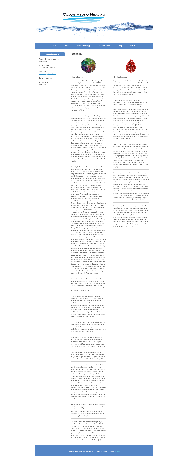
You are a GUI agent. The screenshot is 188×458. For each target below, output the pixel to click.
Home (55, 46)
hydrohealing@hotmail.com (47, 74)
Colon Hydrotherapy (83, 46)
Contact (132, 46)
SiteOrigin (117, 451)
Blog (120, 46)
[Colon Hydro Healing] (94, 22)
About (67, 46)
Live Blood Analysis (104, 46)
